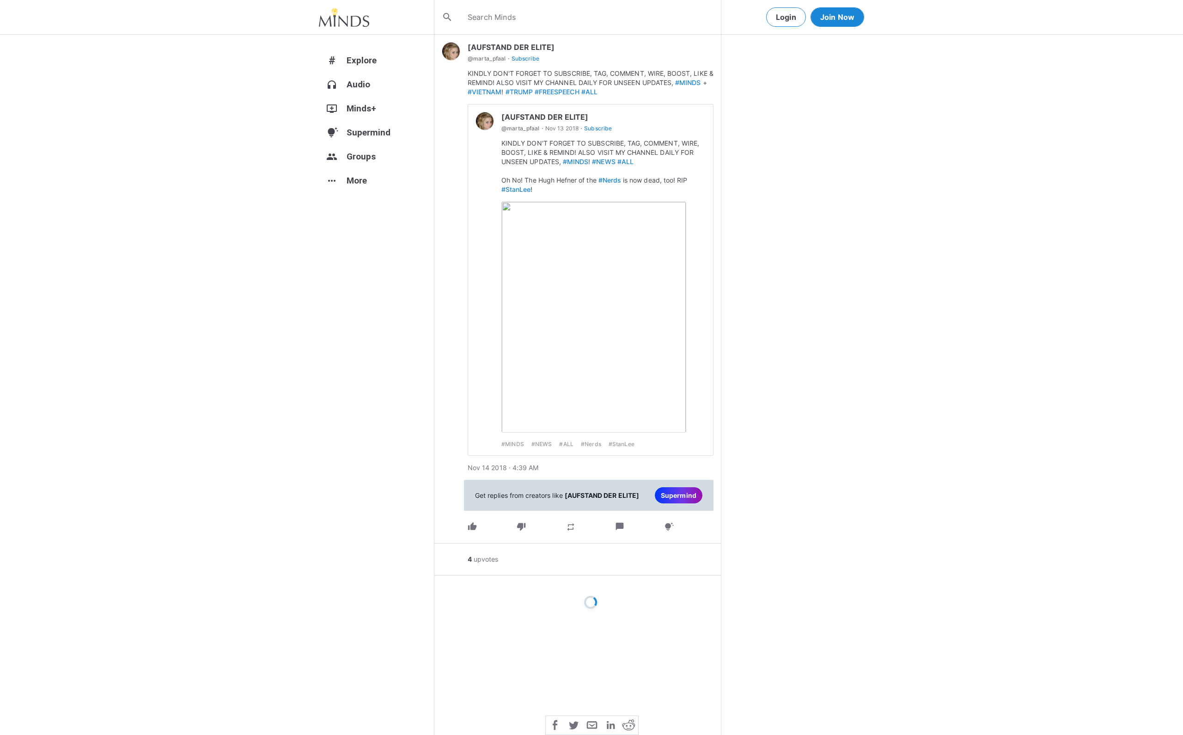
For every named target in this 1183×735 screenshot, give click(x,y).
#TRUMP (519, 92)
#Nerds (609, 180)
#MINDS (688, 82)
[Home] (344, 17)
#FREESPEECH (557, 92)
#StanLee (516, 189)
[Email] (592, 724)
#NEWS (603, 161)
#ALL (589, 92)
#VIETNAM (484, 92)
